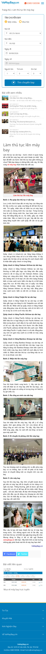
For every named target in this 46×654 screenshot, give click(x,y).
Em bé (34, 69)
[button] (23, 611)
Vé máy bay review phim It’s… (21, 131)
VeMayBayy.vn (10, 2)
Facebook (10, 554)
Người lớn (9, 69)
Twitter (24, 554)
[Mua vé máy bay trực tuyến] (23, 577)
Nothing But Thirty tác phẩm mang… (23, 106)
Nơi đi (7, 29)
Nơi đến (8, 39)
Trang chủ (6, 9)
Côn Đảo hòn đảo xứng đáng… (21, 98)
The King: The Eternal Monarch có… (23, 122)
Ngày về (8, 59)
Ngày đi (8, 49)
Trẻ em (20, 69)
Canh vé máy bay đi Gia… (19, 114)
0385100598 (33, 3)
